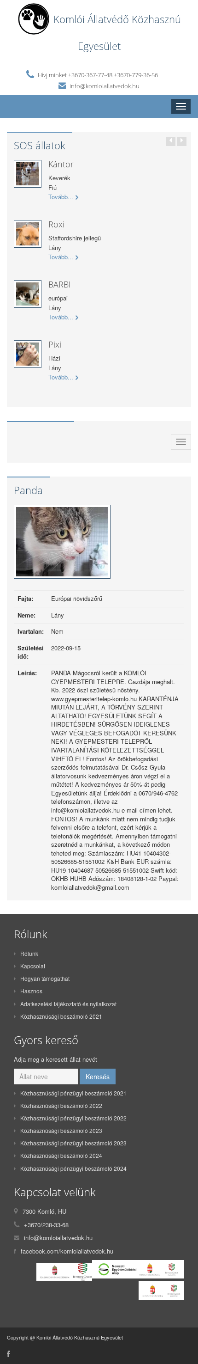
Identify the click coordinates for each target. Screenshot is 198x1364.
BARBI (59, 284)
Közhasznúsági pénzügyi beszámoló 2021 (73, 1093)
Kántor (61, 164)
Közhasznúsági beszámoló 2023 (61, 1130)
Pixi (54, 344)
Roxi (56, 224)
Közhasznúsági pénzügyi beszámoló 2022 (73, 1118)
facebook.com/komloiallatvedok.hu (67, 1251)
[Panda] (62, 544)
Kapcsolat (32, 966)
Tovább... (60, 197)
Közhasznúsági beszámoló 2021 (61, 1016)
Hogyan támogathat (45, 978)
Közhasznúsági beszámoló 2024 (61, 1155)
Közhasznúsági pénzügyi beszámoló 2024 (73, 1168)
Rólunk (29, 953)
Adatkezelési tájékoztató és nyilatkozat (68, 1004)
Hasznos (31, 991)
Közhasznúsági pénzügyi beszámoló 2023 (73, 1143)
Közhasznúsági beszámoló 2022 (61, 1105)
